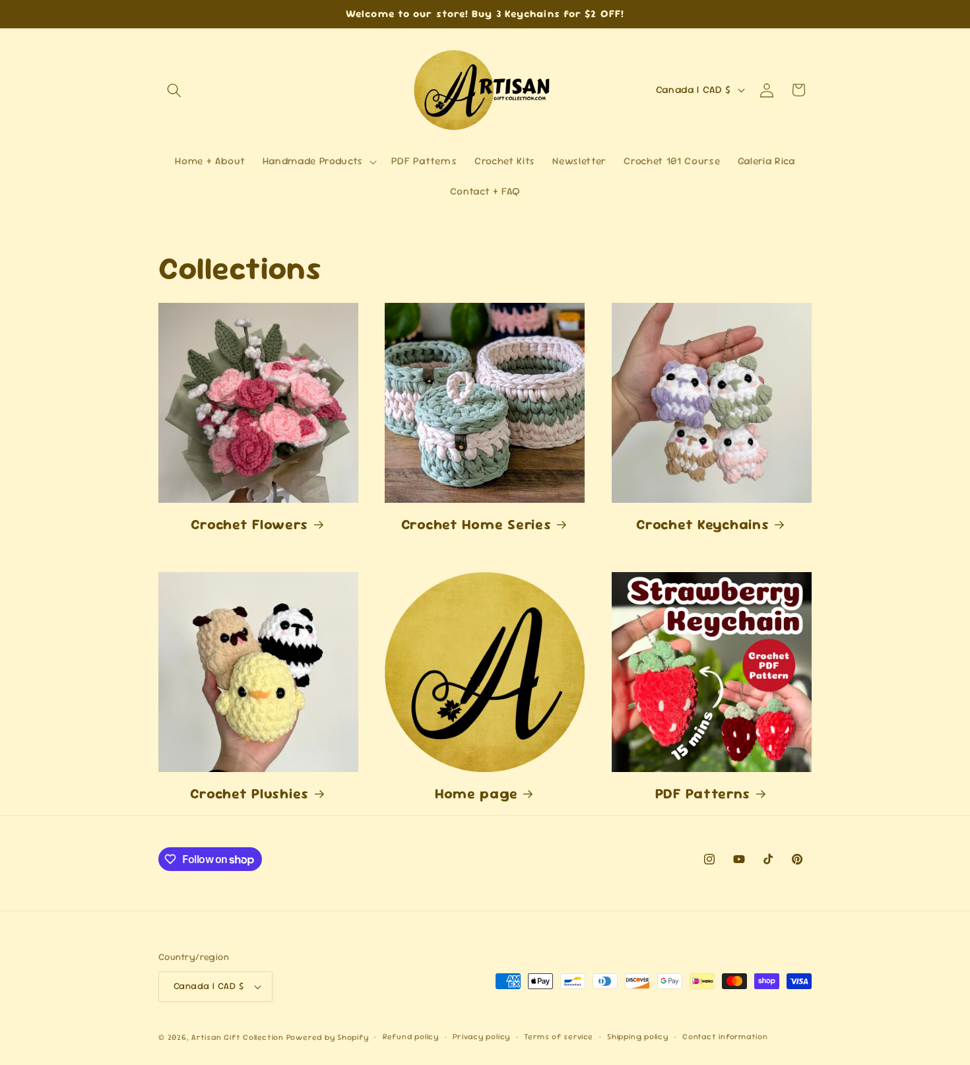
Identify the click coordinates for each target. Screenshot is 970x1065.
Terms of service (558, 1036)
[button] (174, 90)
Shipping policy (637, 1036)
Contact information (725, 1036)
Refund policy (411, 1036)
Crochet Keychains (702, 524)
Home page (476, 793)
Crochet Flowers (249, 524)
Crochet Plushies (249, 793)
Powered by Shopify (327, 1037)
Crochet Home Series (476, 524)
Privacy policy (481, 1036)
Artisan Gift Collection (238, 1037)
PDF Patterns (703, 793)
